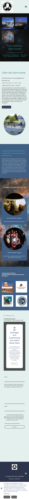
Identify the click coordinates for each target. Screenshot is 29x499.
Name (6, 377)
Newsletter (23, 56)
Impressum (11, 478)
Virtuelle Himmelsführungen (13, 56)
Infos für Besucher (7, 54)
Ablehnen (14, 497)
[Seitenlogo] (7, 6)
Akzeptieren (14, 363)
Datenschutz (17, 478)
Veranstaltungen (15, 54)
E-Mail (6, 406)
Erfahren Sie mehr (6, 107)
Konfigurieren (7, 493)
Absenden (14, 427)
